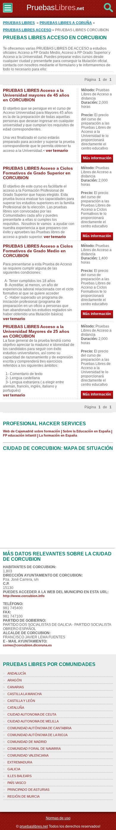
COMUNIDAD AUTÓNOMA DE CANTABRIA (39, 728)
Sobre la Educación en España (86, 431)
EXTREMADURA (19, 762)
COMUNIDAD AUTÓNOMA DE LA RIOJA (37, 735)
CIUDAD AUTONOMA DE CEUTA (31, 714)
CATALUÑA (15, 707)
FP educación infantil (19, 435)
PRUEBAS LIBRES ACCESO (27, 30)
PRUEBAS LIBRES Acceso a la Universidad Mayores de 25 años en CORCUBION (36, 331)
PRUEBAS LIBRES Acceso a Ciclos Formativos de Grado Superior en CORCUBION (38, 173)
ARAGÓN (14, 680)
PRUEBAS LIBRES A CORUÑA (66, 23)
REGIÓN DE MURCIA (23, 796)
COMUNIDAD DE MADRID (27, 742)
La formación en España (58, 435)
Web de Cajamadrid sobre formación (31, 431)
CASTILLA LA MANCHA (24, 694)
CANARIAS (15, 687)
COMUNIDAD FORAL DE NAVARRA (34, 748)
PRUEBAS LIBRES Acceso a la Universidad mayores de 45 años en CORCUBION (36, 95)
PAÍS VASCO (16, 783)
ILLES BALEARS (19, 776)
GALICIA (13, 769)
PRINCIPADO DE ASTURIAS (28, 789)
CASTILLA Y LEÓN (21, 701)
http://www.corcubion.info (24, 596)
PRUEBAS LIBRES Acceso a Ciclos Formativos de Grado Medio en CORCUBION (38, 251)
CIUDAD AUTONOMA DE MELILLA (33, 721)
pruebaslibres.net (34, 826)
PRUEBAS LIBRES (19, 23)
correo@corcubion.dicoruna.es (27, 645)
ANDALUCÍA (16, 673)
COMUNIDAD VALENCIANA (27, 755)
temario (60, 150)
